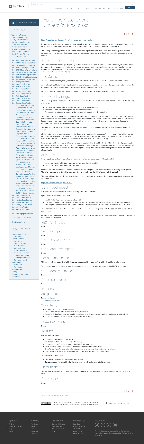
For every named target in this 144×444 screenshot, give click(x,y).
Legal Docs (76, 424)
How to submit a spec (19, 222)
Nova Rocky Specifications (21, 101)
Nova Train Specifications (20, 96)
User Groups (34, 424)
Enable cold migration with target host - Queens (33, 120)
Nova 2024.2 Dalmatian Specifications (25, 72)
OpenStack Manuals (58, 424)
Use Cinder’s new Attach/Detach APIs (29, 117)
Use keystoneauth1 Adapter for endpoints (31, 167)
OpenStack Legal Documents (88, 404)
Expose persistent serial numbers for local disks (33, 183)
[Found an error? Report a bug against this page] (132, 34)
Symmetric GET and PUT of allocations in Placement (35, 164)
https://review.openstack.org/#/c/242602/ (56, 183)
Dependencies (16, 269)
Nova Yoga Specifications (20, 84)
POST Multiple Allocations (25, 143)
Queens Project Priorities (20, 42)
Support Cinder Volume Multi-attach (29, 136)
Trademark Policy (78, 429)
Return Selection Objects (25, 157)
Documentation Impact (19, 274)
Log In (129, 8)
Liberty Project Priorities (20, 54)
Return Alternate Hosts (24, 155)
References (15, 276)
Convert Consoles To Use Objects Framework (32, 174)
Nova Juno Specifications (20, 209)
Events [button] (78, 8)
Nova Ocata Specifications (21, 198)
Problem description (18, 234)
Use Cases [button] (69, 8)
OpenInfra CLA (78, 433)
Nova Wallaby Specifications (21, 89)
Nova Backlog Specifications (22, 214)
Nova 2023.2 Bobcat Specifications (24, 77)
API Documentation (58, 429)
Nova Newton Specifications (21, 200)
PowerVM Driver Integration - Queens (29, 146)
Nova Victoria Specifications (21, 91)
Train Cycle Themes (18, 35)
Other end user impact (22, 253)
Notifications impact (21, 250)
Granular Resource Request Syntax (29, 179)
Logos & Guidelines (79, 426)
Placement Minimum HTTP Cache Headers (31, 141)
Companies (34, 431)
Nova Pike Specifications (20, 195)
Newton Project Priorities (20, 49)
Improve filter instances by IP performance (31, 127)
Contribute (34, 433)
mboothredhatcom (52, 301)
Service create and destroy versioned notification (34, 160)
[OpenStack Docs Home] (13, 22)
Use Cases (17, 236)
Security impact (19, 248)
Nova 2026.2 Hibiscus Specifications (24, 63)
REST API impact (20, 246)
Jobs (32, 429)
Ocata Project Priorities (19, 47)
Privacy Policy (77, 431)
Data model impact (21, 243)
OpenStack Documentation (27, 23)
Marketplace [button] (100, 8)
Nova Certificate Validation (26, 190)
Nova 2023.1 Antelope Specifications (25, 79)
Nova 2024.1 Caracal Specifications (24, 75)
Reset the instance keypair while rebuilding (31, 148)
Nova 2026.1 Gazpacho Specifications (25, 65)
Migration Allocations (23, 134)
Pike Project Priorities (19, 44)
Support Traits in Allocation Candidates (30, 110)
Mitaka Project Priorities (20, 51)
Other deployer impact (22, 257)
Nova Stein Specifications (20, 98)
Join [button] (121, 8)
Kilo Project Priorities (18, 56)
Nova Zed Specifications (20, 82)
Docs (116, 8)
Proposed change (18, 239)
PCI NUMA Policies (23, 162)
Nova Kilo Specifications (20, 207)
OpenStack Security (15, 426)
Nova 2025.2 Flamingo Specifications (25, 67)
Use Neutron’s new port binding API (29, 188)
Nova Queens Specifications (21, 103)
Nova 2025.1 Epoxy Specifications (24, 70)
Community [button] (88, 8)
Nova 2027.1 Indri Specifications (23, 60)
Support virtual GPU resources (27, 108)
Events (33, 426)
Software (59, 8)
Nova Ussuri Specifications (21, 93)
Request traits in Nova (24, 153)
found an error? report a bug (118, 403)
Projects (11, 424)
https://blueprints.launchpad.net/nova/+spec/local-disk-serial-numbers (67, 40)
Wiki (53, 431)
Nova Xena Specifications (20, 86)
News (11, 431)
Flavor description (22, 124)
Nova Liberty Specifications (21, 205)
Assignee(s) (18, 265)
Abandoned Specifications (21, 218)
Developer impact (20, 260)
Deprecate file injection (24, 122)
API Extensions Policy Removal (27, 115)
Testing (14, 272)
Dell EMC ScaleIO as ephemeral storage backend (34, 193)
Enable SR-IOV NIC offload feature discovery (32, 176)
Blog (110, 8)
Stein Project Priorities (19, 37)
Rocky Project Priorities (19, 40)
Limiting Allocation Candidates (27, 112)
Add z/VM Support (23, 172)
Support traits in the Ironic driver (28, 129)
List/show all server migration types (29, 181)
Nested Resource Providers (26, 186)
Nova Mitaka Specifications (21, 202)
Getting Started (57, 426)
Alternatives (18, 241)
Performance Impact (21, 255)
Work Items (18, 267)
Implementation (17, 262)
